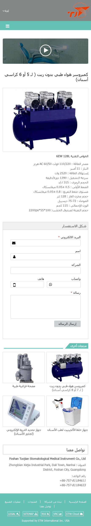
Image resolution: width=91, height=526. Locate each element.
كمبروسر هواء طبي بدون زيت (67, 388)
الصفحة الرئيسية (77, 501)
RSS (44, 513)
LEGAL (12, 513)
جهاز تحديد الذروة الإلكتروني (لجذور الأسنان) (24, 431)
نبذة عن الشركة (53, 501)
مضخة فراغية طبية (23, 386)
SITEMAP (28, 513)
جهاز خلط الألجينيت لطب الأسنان (67, 430)
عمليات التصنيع (13, 501)
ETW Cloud (73, 513)
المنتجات (32, 501)
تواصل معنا (75, 449)
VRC (56, 513)
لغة (7, 11)
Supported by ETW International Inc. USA (45, 520)
